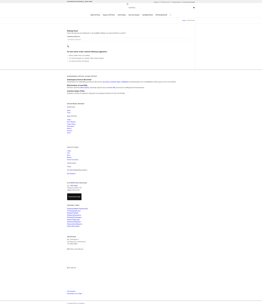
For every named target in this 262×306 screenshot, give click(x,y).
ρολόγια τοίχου (115, 82)
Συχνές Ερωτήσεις (73, 226)
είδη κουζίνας (84, 87)
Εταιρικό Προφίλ (72, 213)
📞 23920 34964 (87, 1)
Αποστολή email (74, 197)
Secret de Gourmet (72, 159)
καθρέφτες (125, 82)
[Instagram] (133, 286)
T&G (68, 153)
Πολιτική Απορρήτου (74, 222)
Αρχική (184, 20)
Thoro (68, 112)
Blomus (69, 128)
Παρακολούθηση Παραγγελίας (77, 208)
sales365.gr (82, 303)
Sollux (69, 110)
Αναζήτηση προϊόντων (73, 36)
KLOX (69, 133)
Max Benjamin (71, 173)
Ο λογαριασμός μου (74, 211)
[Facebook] (129, 286)
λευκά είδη (111, 87)
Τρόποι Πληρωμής (73, 219)
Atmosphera (70, 126)
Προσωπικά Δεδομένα (74, 224)
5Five (68, 155)
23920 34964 (74, 185)
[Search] (170, 15)
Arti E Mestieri (71, 122)
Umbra (69, 119)
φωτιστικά (106, 82)
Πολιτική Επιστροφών (74, 217)
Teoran (69, 166)
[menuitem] (156, 2)
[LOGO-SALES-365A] (131, 7)
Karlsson (69, 130)
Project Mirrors (71, 124)
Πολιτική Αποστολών (74, 215)
